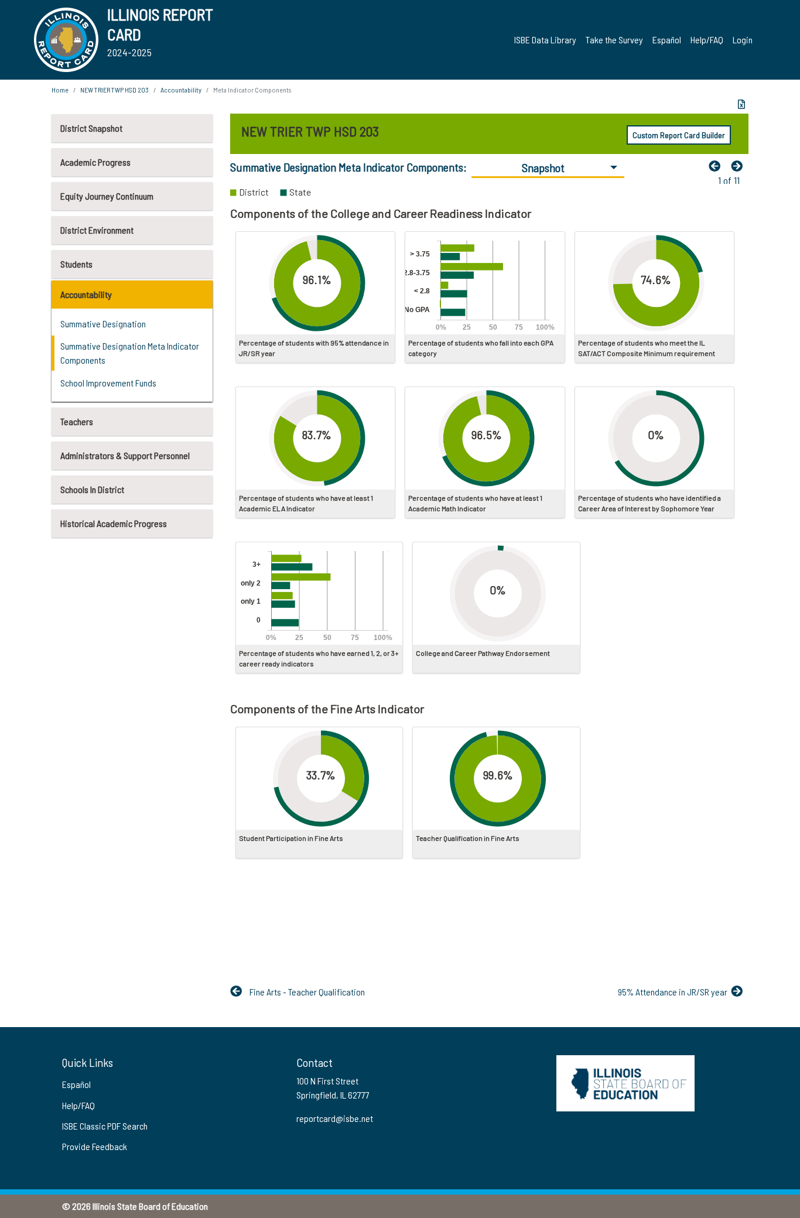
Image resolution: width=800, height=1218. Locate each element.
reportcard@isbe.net (334, 1118)
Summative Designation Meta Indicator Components (129, 352)
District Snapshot (91, 128)
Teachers (76, 421)
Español (666, 39)
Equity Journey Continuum (106, 195)
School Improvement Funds (108, 382)
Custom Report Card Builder (679, 135)
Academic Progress (95, 161)
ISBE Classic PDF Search (105, 1125)
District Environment (97, 229)
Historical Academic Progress (113, 523)
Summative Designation (103, 323)
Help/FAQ (706, 39)
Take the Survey (614, 39)
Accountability (86, 294)
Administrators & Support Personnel (125, 455)
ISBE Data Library (545, 39)
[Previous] (717, 166)
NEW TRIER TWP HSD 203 (114, 89)
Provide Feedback (94, 1146)
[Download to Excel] (741, 104)
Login (743, 39)
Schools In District (92, 489)
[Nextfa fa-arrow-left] (739, 166)
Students (76, 263)
